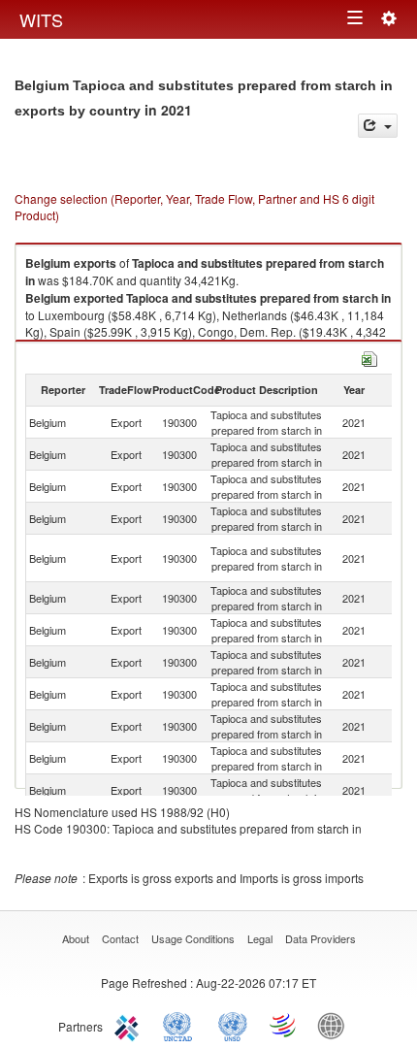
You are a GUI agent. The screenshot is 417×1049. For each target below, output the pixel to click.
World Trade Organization (284, 1024)
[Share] (378, 126)
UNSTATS (232, 1024)
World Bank (335, 1024)
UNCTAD (181, 1024)
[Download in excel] (369, 356)
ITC (130, 1024)
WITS (41, 19)
